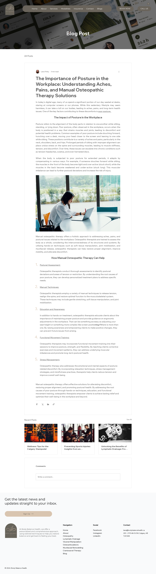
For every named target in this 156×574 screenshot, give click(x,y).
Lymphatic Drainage (71, 539)
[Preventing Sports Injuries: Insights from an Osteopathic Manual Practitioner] (78, 433)
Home (66, 530)
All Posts (28, 56)
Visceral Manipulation (72, 542)
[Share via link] (54, 404)
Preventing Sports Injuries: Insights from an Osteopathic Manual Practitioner (77, 447)
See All (129, 419)
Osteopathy (68, 536)
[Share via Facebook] (37, 404)
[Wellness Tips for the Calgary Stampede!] (40, 433)
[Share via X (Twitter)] (42, 404)
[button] (54, 8)
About (65, 533)
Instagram (97, 533)
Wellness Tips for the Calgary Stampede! (37, 447)
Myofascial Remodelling (73, 548)
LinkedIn (96, 536)
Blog (65, 553)
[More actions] (119, 71)
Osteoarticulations (71, 545)
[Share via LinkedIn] (48, 404)
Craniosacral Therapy (72, 550)
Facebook (97, 530)
